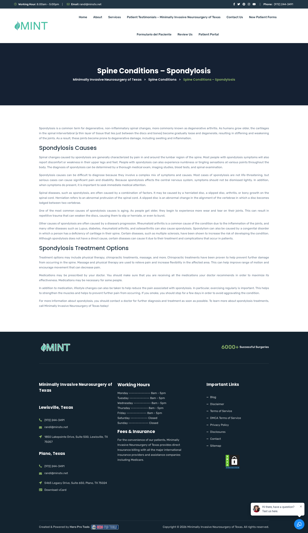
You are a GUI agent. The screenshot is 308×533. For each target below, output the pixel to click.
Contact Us (235, 17)
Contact (215, 438)
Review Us (185, 34)
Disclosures (217, 432)
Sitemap (215, 445)
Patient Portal (209, 34)
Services (114, 17)
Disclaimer (217, 404)
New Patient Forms (263, 17)
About (97, 17)
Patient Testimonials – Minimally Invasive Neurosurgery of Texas (173, 17)
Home (83, 17)
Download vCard (55, 490)
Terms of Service (221, 411)
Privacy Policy (219, 425)
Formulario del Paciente (154, 34)
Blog (213, 397)
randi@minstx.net (90, 4)
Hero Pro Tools (80, 527)
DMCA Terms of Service (225, 418)
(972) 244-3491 (283, 4)
